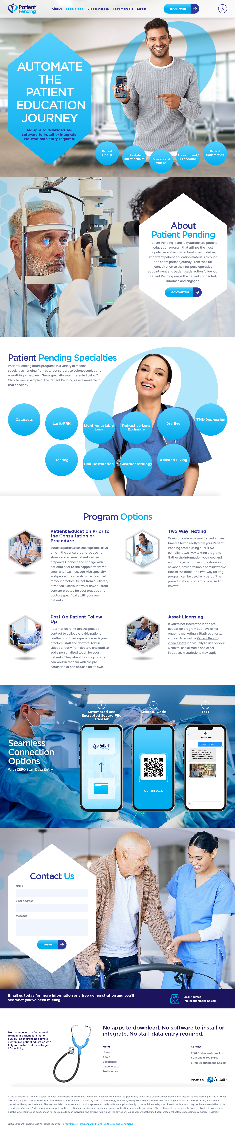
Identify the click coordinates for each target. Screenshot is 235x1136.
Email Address (24, 900)
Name (19, 885)
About (56, 8)
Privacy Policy (69, 1123)
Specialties (74, 8)
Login (141, 8)
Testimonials (123, 8)
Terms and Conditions (90, 1123)
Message (21, 915)
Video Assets (98, 8)
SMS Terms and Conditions (118, 1123)
